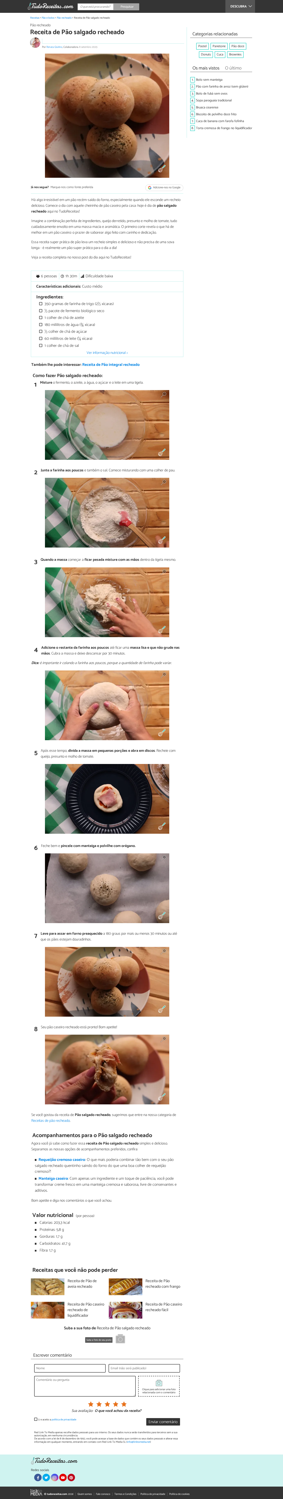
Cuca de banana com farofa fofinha (220, 121)
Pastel (202, 46)
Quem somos (84, 1494)
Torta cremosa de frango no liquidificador (224, 128)
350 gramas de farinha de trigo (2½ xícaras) (79, 304)
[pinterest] (71, 1477)
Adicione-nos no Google (166, 187)
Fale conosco (103, 1494)
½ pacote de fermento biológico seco (74, 311)
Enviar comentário (163, 1422)
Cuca (220, 54)
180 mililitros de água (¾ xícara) (69, 325)
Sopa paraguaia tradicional (214, 100)
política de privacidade (64, 1419)
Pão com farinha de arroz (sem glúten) (222, 86)
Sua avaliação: (82, 1411)
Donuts (206, 54)
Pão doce (237, 46)
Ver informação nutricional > (107, 353)
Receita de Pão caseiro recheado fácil (163, 1307)
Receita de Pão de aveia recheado (82, 1284)
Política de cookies (179, 1494)
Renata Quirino (54, 47)
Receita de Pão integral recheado (111, 365)
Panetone (219, 46)
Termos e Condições (125, 1494)
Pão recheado (64, 18)
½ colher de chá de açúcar (65, 331)
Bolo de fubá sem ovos (211, 93)
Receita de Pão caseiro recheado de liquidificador (86, 1310)
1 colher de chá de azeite (64, 318)
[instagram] (54, 1477)
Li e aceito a (57, 1419)
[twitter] (46, 1477)
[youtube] (63, 1477)
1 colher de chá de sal (61, 345)
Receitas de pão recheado (50, 1121)
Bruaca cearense (207, 107)
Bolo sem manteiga (209, 80)
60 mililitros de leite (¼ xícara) (68, 338)
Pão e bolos (48, 18)
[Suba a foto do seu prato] (120, 1339)
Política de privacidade (152, 1494)
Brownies (235, 54)
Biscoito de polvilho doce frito (216, 114)
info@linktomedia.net (138, 1442)
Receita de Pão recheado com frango (162, 1284)
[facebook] (38, 1477)
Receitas (34, 18)
